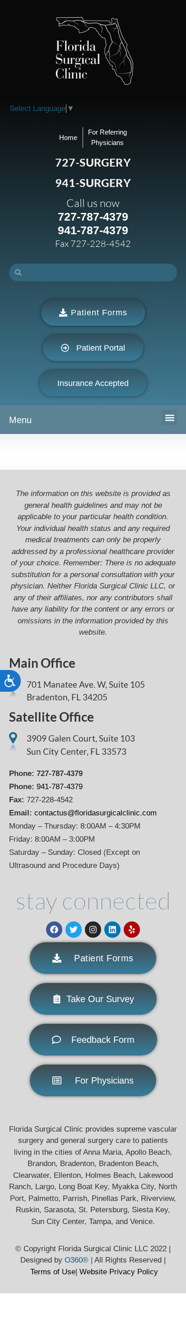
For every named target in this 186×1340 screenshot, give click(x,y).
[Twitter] (73, 929)
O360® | (79, 1260)
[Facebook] (54, 929)
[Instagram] (93, 929)
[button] (169, 417)
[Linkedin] (112, 929)
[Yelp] (132, 929)
